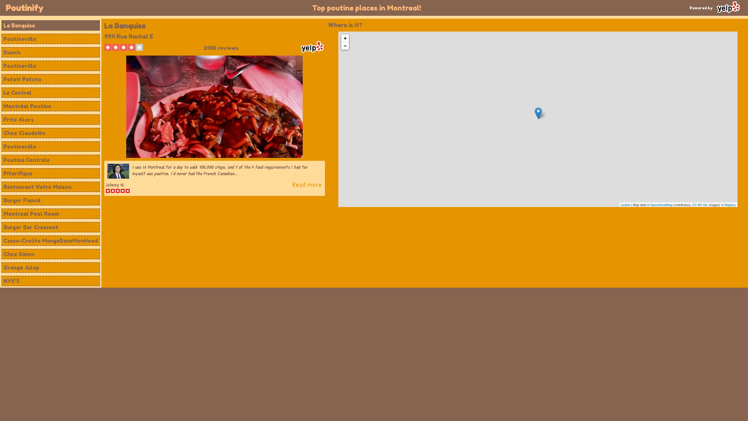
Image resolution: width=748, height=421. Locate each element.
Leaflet (625, 204)
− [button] (345, 46)
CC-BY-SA (699, 204)
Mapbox (730, 204)
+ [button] (345, 38)
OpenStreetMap (661, 204)
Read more (307, 184)
